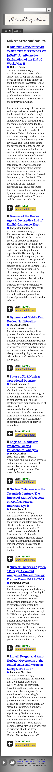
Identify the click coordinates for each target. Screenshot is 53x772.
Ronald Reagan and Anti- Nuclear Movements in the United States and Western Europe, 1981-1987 (25, 662)
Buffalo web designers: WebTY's (38, 765)
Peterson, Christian (20, 672)
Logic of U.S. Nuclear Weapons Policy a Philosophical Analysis (22, 446)
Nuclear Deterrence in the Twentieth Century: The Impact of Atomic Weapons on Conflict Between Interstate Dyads (26, 497)
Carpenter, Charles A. (21, 228)
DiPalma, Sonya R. (19, 582)
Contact (20, 761)
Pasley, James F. (18, 509)
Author (17, 31)
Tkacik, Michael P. (19, 384)
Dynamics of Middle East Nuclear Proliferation (25, 319)
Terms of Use (40, 761)
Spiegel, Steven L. (19, 324)
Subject (7, 31)
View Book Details (25, 209)
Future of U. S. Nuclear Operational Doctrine (23, 378)
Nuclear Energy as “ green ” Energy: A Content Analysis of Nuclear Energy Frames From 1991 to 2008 (26, 573)
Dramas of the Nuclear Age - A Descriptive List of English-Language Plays (24, 220)
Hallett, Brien (17, 67)
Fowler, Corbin (17, 453)
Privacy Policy (29, 761)
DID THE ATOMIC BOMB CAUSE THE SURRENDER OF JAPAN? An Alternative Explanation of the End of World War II (26, 55)
